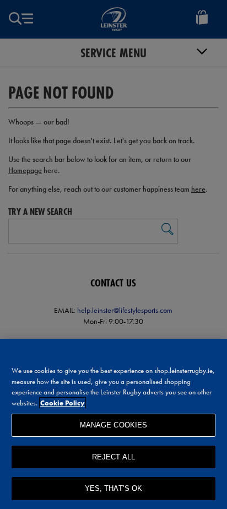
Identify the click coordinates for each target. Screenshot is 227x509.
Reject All (113, 457)
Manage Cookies (114, 425)
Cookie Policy (62, 403)
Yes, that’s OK (114, 488)
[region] (113, 424)
